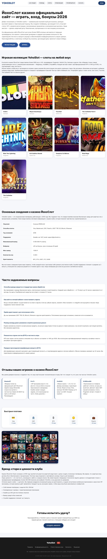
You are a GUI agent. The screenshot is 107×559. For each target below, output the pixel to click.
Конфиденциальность (41, 547)
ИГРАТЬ (24, 45)
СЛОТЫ (50, 3)
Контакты (68, 547)
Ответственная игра (57, 547)
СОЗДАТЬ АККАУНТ (53, 525)
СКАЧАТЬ (81, 3)
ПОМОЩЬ (41, 3)
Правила (30, 547)
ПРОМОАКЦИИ (59, 3)
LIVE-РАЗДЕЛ (32, 3)
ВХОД (101, 3)
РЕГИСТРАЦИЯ (10, 45)
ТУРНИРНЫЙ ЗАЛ (70, 3)
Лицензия (77, 547)
